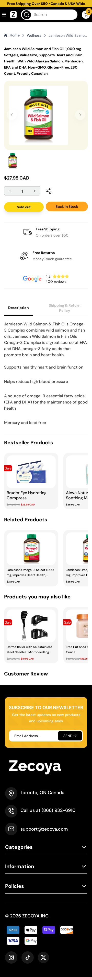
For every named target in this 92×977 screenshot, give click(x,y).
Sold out (24, 207)
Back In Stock (66, 206)
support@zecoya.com (44, 829)
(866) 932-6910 (58, 810)
